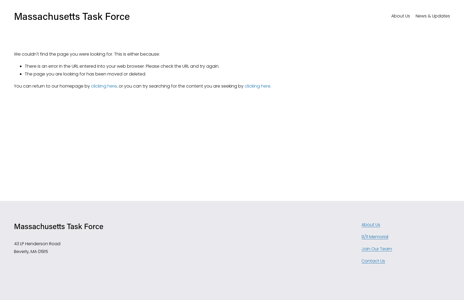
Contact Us (373, 261)
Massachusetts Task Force (72, 16)
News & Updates (433, 16)
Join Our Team (376, 249)
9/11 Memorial (374, 237)
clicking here (104, 86)
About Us (400, 16)
